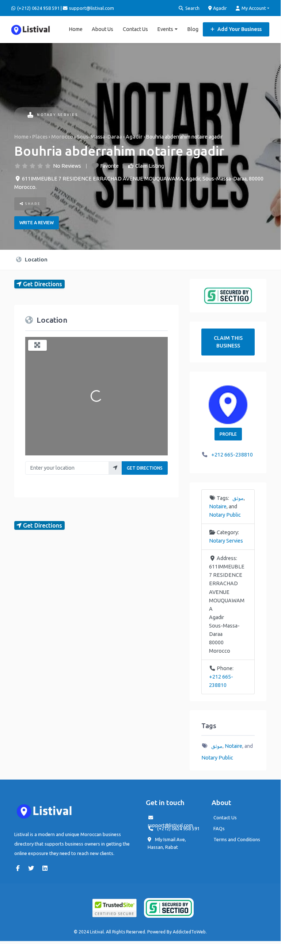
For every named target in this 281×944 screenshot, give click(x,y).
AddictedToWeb (189, 931)
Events (165, 29)
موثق (238, 498)
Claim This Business (228, 342)
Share (32, 204)
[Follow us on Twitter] (33, 868)
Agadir (219, 8)
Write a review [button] (36, 222)
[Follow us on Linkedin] (46, 868)
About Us (102, 29)
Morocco (62, 137)
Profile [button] (228, 434)
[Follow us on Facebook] (19, 868)
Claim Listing (149, 166)
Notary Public (225, 515)
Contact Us (135, 29)
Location (35, 259)
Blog (192, 29)
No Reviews (67, 166)
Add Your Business (239, 29)
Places (40, 137)
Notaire (218, 506)
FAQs (219, 828)
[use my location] (115, 468)
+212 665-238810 (232, 455)
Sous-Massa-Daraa (99, 137)
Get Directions (145, 468)
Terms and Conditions (236, 839)
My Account (253, 8)
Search (192, 8)
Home (76, 29)
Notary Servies (57, 115)
